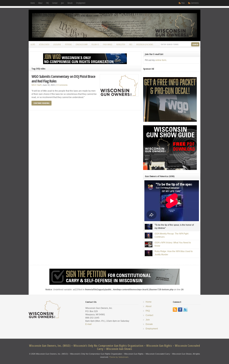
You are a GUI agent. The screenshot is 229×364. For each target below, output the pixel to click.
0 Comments (62, 85)
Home (32, 2)
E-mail (88, 324)
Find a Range (107, 44)
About (40, 2)
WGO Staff (36, 85)
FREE (130, 44)
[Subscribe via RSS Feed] (175, 309)
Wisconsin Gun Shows (144, 44)
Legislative (57, 44)
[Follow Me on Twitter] (185, 309)
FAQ (47, 2)
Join (62, 2)
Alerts (33, 44)
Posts (183, 2)
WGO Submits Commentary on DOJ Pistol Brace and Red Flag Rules (63, 79)
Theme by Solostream (118, 357)
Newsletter (120, 44)
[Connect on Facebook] (180, 309)
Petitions (68, 44)
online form (160, 60)
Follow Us (95, 44)
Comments (195, 2)
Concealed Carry (81, 44)
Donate (69, 2)
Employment (80, 2)
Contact (54, 2)
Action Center (44, 44)
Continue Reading (41, 103)
